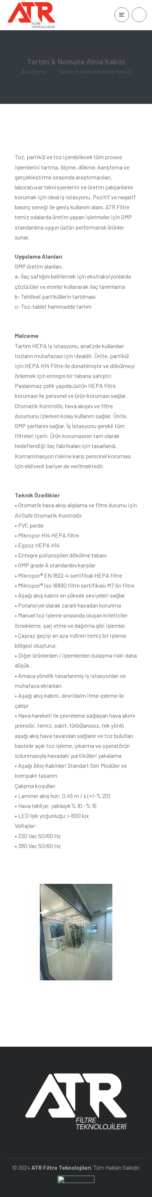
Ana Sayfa (33, 71)
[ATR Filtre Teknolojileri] (31, 15)
